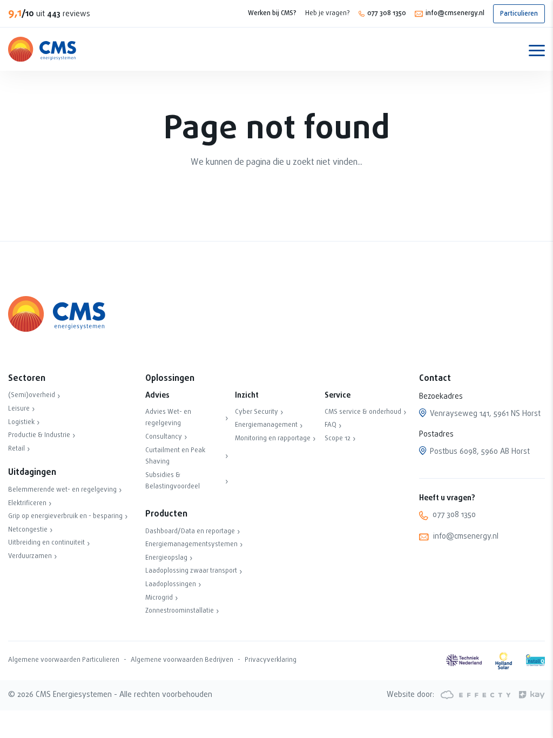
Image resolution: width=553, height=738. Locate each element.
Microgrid (159, 598)
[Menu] (537, 50)
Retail (16, 449)
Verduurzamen (30, 556)
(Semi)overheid (31, 395)
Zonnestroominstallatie (179, 611)
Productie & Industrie (39, 435)
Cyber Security (256, 412)
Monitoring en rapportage (273, 439)
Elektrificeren (27, 503)
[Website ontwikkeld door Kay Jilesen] (528, 695)
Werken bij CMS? (272, 13)
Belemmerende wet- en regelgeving (62, 490)
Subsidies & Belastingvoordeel (172, 481)
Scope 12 (337, 439)
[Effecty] (474, 695)
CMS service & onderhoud (363, 412)
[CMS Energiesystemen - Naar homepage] (42, 49)
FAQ (330, 425)
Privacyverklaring (270, 660)
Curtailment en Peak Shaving (175, 456)
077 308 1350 (386, 13)
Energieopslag (166, 558)
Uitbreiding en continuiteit (46, 543)
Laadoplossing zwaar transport (191, 571)
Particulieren (519, 14)
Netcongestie (28, 530)
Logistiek (21, 422)
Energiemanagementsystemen (191, 544)
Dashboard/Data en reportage (190, 531)
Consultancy (163, 437)
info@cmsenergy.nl (455, 13)
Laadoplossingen (170, 584)
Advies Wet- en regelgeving (168, 418)
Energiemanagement (266, 425)
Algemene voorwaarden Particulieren (63, 660)
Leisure (19, 409)
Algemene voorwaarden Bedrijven (182, 660)
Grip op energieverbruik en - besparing (65, 516)
